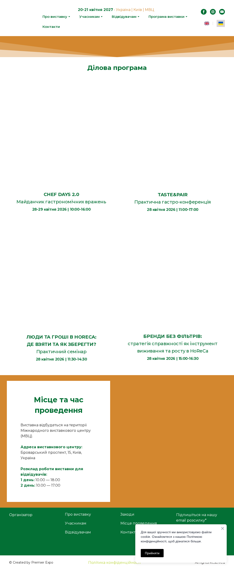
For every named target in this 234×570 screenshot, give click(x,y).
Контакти (51, 26)
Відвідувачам (124, 16)
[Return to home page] (22, 18)
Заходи (127, 514)
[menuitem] (207, 23)
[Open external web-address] (33, 532)
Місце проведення (138, 523)
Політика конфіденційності (114, 562)
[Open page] (61, 134)
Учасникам (89, 16)
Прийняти (152, 553)
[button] (204, 12)
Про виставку (55, 16)
